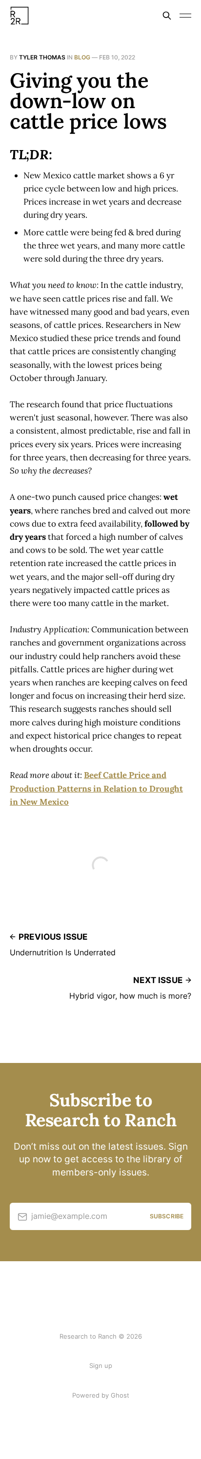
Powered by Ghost (100, 1395)
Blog (82, 57)
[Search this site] (167, 15)
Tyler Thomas (42, 57)
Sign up (100, 1365)
